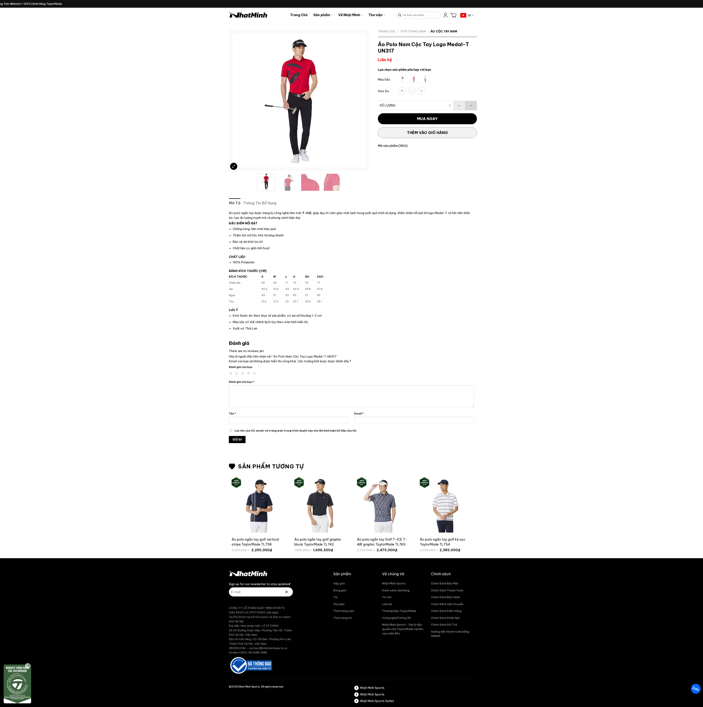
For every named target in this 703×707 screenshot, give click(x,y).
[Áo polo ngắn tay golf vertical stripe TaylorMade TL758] (242, 504)
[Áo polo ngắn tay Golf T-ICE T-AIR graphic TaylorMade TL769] (367, 504)
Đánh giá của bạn (240, 367)
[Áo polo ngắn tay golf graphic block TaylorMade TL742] (304, 504)
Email (359, 413)
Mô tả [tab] (234, 203)
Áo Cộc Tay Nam (443, 31)
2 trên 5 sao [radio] (237, 373)
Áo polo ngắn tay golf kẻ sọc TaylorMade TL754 (427, 541)
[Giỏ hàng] (454, 15)
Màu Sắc (384, 79)
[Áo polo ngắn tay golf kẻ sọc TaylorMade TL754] (430, 504)
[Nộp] (400, 15)
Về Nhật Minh (349, 15)
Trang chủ (386, 31)
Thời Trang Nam (413, 31)
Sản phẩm (321, 15)
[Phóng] (233, 166)
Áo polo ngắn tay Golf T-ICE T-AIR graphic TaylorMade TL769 (367, 541)
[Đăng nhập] (445, 15)
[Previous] (240, 100)
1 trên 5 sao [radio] (231, 373)
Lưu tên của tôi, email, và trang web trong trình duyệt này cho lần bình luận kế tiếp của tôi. (296, 430)
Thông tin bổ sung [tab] (259, 203)
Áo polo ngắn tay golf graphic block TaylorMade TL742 (302, 541)
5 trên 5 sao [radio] (254, 373)
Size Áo (383, 91)
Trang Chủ (299, 15)
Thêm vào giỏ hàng (427, 132)
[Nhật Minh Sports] (257, 15)
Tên (232, 413)
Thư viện (375, 15)
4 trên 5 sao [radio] (248, 373)
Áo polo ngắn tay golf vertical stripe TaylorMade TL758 (239, 541)
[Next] (358, 100)
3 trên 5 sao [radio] (243, 373)
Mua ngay (427, 118)
